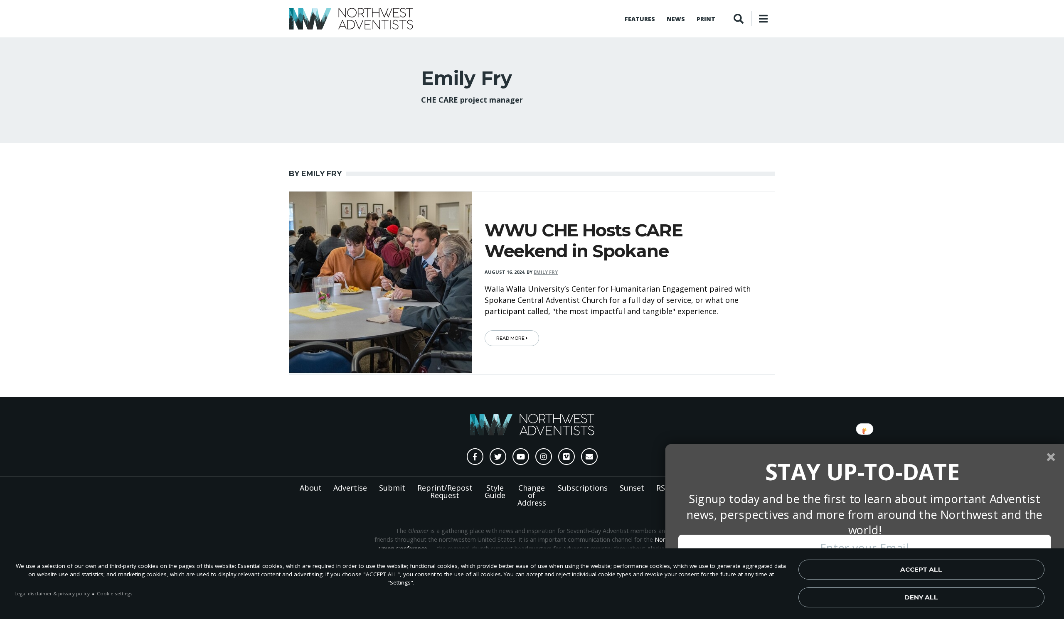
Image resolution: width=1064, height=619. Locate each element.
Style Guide (495, 491)
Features (640, 19)
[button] (862, 471)
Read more (511, 338)
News (676, 19)
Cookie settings (115, 593)
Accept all (921, 569)
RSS (662, 488)
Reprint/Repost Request (445, 491)
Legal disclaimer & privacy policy (52, 593)
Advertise (350, 488)
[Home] (351, 18)
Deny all (921, 597)
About (311, 488)
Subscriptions (583, 488)
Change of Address (531, 495)
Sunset (632, 488)
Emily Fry (546, 272)
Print (706, 19)
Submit (392, 488)
